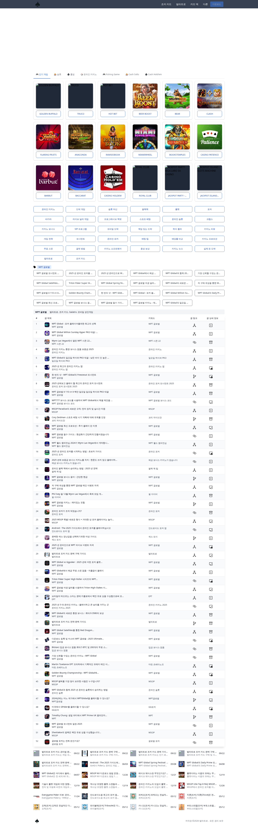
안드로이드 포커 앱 (61, 531)
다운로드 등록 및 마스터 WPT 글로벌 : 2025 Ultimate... (78, 638)
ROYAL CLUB (145, 195)
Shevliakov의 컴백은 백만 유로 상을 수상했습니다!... (76, 732)
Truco (80, 113)
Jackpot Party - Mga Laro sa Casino (179, 195)
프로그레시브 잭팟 (113, 219)
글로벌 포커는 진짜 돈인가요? (66, 740)
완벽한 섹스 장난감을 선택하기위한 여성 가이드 (74, 536)
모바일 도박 (112, 229)
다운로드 (217, 4)
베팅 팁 (145, 238)
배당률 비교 (177, 238)
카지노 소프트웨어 (113, 248)
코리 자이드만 (58, 420)
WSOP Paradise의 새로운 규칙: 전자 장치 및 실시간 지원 (78, 408)
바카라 (48, 219)
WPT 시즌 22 (58, 343)
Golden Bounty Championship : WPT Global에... (75, 672)
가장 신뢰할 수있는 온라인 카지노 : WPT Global (74, 655)
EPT (53, 599)
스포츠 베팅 (145, 219)
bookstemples (177, 154)
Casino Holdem (113, 195)
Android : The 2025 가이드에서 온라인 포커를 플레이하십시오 (81, 528)
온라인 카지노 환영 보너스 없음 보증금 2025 (73, 349)
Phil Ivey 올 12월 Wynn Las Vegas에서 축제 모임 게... (77, 493)
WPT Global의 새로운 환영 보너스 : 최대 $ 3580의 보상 (78, 613)
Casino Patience (210, 154)
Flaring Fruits (48, 154)
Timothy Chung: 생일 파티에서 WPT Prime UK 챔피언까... (79, 715)
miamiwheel (145, 154)
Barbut (48, 195)
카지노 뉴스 (177, 248)
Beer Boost (145, 113)
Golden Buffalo (48, 113)
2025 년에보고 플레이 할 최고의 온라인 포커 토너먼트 (77, 383)
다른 (205, 4)
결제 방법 (80, 248)
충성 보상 (145, 248)
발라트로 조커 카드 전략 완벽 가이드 (69, 621)
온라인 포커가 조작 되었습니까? (67, 511)
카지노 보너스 (48, 229)
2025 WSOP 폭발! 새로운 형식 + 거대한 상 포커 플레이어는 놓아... (83, 519)
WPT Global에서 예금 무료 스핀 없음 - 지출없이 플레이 (78, 570)
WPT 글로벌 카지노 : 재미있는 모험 (68, 502)
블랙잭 (145, 209)
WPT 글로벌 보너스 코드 (63, 403)
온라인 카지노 (48, 209)
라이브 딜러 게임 (81, 219)
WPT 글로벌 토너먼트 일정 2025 (67, 723)
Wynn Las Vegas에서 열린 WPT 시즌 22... (71, 340)
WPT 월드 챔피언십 (61, 446)
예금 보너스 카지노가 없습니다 (66, 463)
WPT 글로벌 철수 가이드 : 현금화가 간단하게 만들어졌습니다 (80, 434)
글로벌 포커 (57, 744)
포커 (210, 209)
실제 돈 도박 (209, 248)
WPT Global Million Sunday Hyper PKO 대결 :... (75, 332)
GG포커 (55, 709)
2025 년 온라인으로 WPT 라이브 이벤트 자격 (73, 545)
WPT (54, 718)
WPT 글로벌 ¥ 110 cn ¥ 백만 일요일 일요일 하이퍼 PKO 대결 (80, 391)
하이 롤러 (177, 229)
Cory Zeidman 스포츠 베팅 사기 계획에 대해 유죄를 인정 (78, 417)
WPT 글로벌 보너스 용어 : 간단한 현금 (69, 476)
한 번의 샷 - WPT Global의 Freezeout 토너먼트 (74, 374)
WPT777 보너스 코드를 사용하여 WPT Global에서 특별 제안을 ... (82, 400)
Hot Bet (113, 113)
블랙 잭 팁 (56, 471)
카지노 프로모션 (209, 238)
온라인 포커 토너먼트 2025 (64, 386)
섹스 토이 (56, 539)
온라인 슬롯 (177, 219)
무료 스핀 (48, 248)
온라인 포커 (112, 238)
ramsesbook (113, 154)
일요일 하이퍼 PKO (61, 360)
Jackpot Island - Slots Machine (211, 195)
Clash (209, 113)
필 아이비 (56, 497)
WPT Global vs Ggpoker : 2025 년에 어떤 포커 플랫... (77, 562)
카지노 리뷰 (209, 229)
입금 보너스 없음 (60, 650)
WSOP (55, 411)
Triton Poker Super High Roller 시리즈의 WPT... (75, 579)
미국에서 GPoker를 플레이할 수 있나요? (70, 706)
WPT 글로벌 (57, 326)
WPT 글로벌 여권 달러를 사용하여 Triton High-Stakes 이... (79, 587)
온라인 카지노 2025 (61, 607)
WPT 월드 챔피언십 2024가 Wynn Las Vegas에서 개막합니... (80, 442)
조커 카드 (166, 4)
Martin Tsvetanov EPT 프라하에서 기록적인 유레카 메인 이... (80, 664)
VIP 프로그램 (81, 229)
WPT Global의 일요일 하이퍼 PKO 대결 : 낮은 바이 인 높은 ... (80, 357)
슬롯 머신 (112, 209)
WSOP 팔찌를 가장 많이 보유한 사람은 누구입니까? (76, 681)
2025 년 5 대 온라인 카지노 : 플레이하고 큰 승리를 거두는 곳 (80, 604)
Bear (177, 113)
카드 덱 (194, 4)
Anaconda (81, 154)
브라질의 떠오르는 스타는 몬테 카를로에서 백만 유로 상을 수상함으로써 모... (88, 596)
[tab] (41, 75)
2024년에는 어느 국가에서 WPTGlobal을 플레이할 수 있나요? (80, 698)
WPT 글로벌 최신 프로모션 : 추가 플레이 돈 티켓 (74, 425)
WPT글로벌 (57, 701)
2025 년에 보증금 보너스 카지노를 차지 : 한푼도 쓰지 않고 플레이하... (84, 459)
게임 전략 (48, 238)
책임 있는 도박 (145, 229)
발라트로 (181, 4)
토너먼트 (80, 238)
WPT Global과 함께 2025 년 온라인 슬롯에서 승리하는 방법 (80, 689)
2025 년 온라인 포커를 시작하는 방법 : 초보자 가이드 (77, 451)
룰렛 (177, 209)
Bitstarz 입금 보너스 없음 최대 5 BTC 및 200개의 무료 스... (79, 647)
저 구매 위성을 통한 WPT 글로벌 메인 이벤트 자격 (75, 485)
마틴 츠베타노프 (59, 667)
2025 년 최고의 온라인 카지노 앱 (67, 366)
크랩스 (209, 219)
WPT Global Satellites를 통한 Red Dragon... (73, 630)
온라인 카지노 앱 (60, 369)
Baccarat (80, 195)
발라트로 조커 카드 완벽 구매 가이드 (69, 553)
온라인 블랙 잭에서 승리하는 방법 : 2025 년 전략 (74, 468)
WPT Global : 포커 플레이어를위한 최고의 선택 (74, 323)
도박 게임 (80, 209)
